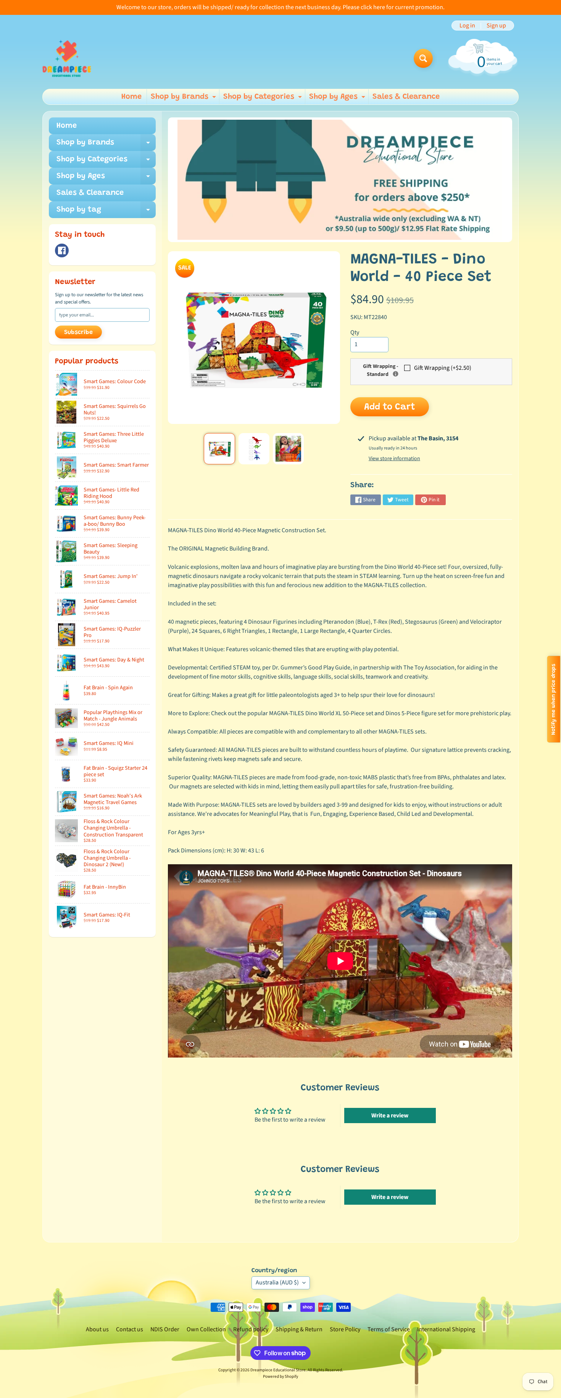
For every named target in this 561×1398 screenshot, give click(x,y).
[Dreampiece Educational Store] (66, 58)
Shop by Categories (263, 98)
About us (97, 1329)
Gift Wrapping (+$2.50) (442, 368)
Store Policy (345, 1329)
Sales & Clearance (406, 97)
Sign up (496, 25)
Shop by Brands (184, 98)
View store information (394, 458)
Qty (354, 332)
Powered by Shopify (280, 1376)
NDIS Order (164, 1329)
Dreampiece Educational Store (278, 1370)
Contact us (129, 1329)
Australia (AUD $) (277, 1282)
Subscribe (78, 332)
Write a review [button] (389, 1115)
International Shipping (446, 1329)
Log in (467, 25)
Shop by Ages (338, 98)
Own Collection (206, 1329)
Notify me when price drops (553, 699)
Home (131, 97)
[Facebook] (62, 250)
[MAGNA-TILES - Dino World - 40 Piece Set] (219, 448)
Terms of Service (389, 1329)
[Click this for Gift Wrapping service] (395, 374)
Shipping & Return (299, 1329)
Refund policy (250, 1329)
